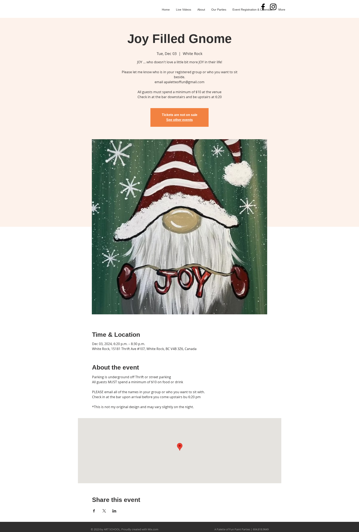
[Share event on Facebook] (94, 510)
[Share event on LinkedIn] (114, 510)
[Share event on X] (104, 510)
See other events (179, 120)
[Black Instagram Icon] (273, 6)
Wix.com (153, 529)
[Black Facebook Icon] (263, 6)
